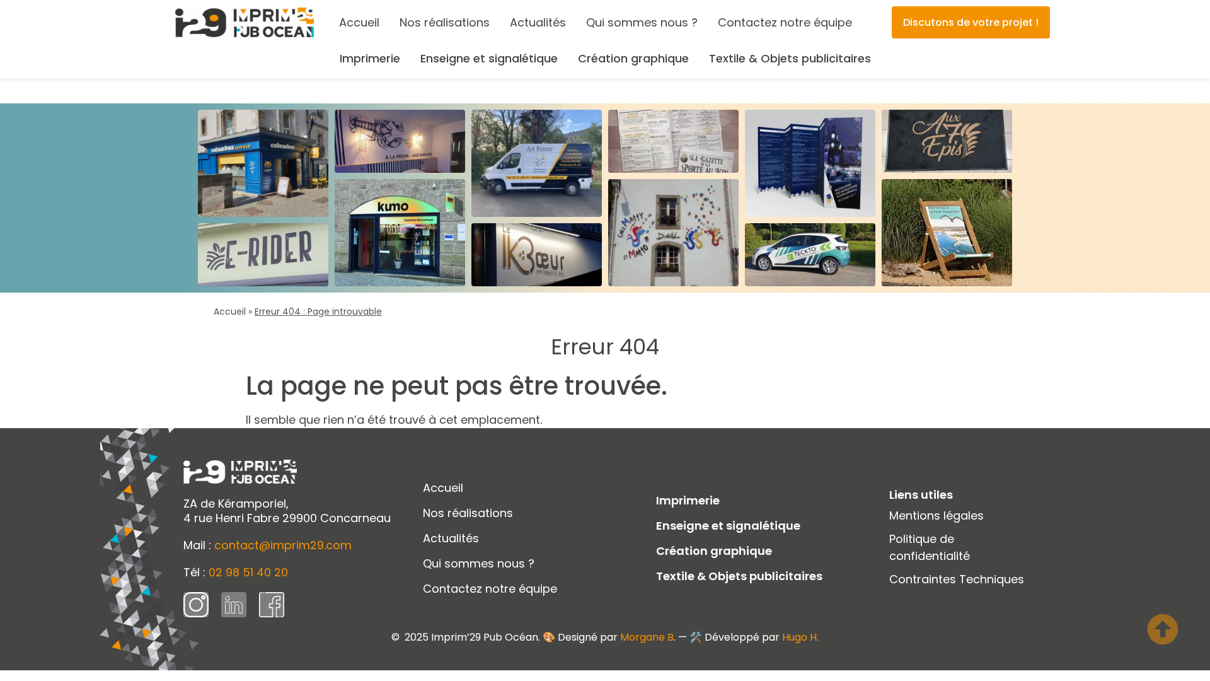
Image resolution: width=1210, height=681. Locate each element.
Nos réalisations (445, 22)
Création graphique (633, 58)
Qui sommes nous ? (642, 22)
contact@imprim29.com (283, 545)
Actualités (538, 22)
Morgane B (647, 637)
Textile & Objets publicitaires (790, 58)
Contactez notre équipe (785, 22)
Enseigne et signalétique (489, 58)
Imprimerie (370, 58)
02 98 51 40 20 (248, 572)
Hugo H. (800, 637)
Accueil (359, 22)
